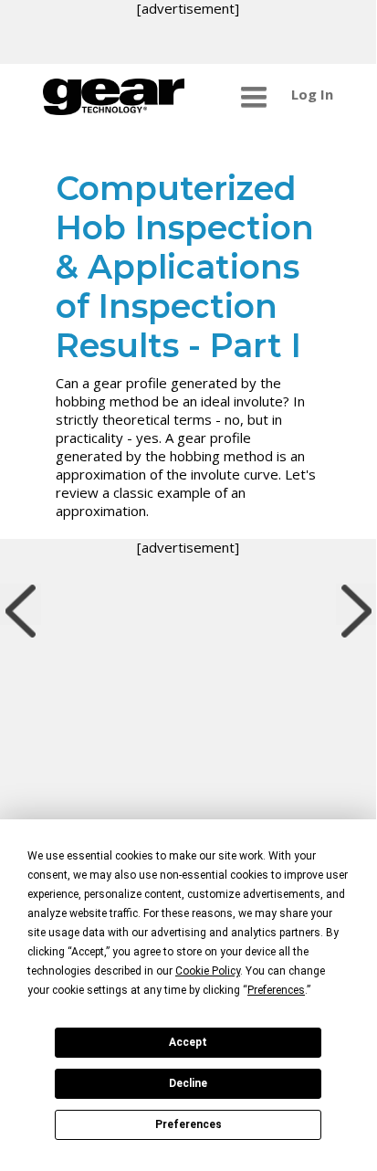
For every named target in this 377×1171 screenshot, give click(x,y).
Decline (188, 1083)
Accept (188, 1042)
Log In (312, 94)
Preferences (188, 1124)
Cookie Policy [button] (207, 971)
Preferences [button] (276, 990)
